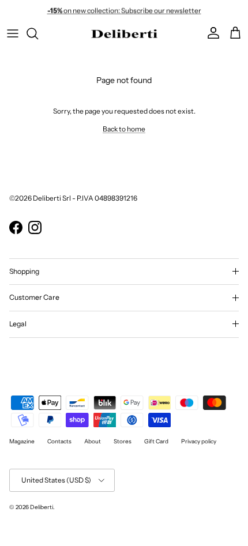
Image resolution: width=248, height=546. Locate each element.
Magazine (22, 441)
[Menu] (12, 33)
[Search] (38, 33)
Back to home (124, 129)
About (92, 441)
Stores (122, 441)
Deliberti (41, 507)
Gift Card (156, 441)
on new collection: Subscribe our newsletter (124, 10)
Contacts (59, 441)
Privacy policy (198, 441)
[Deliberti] (124, 33)
